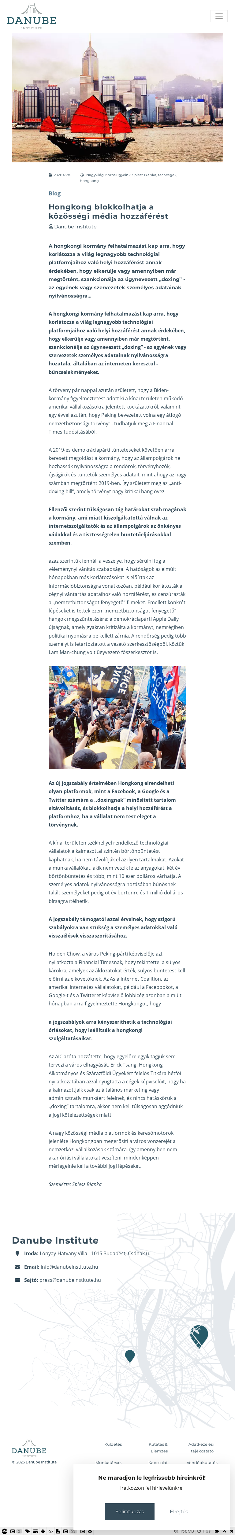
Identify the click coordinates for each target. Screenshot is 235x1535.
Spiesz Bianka (144, 175)
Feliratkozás (129, 1512)
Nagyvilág (95, 175)
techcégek (167, 175)
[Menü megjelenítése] (219, 16)
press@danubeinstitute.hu (70, 1280)
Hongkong (89, 181)
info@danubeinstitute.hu (69, 1266)
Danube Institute (75, 227)
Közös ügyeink (118, 175)
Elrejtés (179, 1512)
